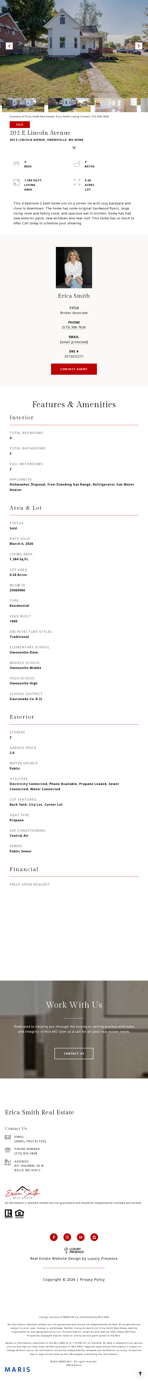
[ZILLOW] (94, 1237)
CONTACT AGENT (74, 369)
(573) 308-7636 (74, 327)
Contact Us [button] (74, 1053)
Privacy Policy (92, 1279)
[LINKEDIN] (81, 1237)
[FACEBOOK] (54, 1237)
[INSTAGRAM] (67, 1237)
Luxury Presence (102, 1258)
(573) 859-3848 (25, 1153)
